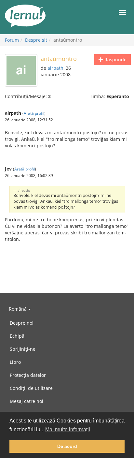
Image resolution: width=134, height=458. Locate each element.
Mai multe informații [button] (67, 429)
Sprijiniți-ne (22, 349)
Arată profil (34, 113)
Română (18, 309)
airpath (55, 68)
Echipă (17, 336)
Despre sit (36, 40)
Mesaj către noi (26, 401)
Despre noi (22, 323)
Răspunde (115, 59)
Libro (15, 362)
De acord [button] (67, 446)
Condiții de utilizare (31, 388)
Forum (12, 40)
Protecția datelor (28, 375)
